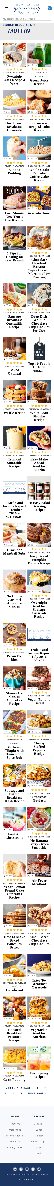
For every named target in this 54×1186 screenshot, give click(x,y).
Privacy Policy (14, 1147)
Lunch (39, 1129)
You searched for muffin (14, 18)
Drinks (39, 1153)
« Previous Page (18, 1088)
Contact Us (15, 1141)
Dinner (39, 1135)
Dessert (39, 1147)
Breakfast (39, 1123)
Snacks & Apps (39, 1141)
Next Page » (36, 1093)
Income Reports (15, 1135)
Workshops (15, 1129)
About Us (15, 1123)
